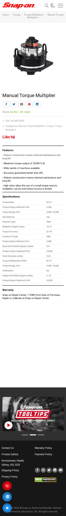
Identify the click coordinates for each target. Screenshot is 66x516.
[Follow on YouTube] (60, 470)
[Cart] (53, 5)
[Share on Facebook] (6, 104)
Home (5, 14)
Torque (16, 14)
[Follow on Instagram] (43, 470)
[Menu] (60, 5)
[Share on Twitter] (14, 104)
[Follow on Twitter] (49, 470)
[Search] (46, 5)
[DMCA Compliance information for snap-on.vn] (45, 479)
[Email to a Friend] (21, 104)
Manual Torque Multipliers (31, 126)
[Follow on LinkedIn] (55, 470)
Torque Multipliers (34, 14)
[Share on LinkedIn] (37, 104)
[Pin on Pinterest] (29, 104)
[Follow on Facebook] (37, 470)
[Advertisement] (33, 345)
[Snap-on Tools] (18, 6)
